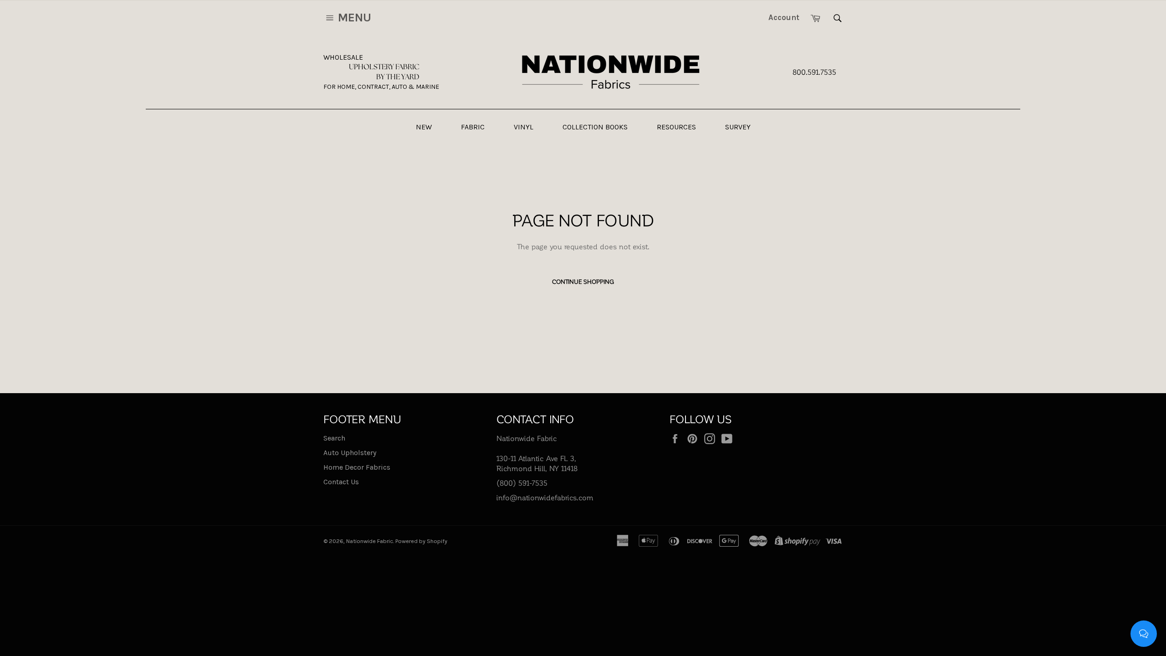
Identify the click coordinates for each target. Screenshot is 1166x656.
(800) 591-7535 (521, 482)
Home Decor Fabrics (356, 467)
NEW (424, 127)
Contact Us (341, 481)
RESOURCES (676, 127)
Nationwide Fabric (369, 541)
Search (334, 438)
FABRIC (473, 127)
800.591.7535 (814, 71)
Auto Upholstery (349, 452)
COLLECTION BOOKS (595, 127)
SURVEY (738, 127)
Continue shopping (583, 281)
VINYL (523, 127)
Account (783, 17)
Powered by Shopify (421, 541)
